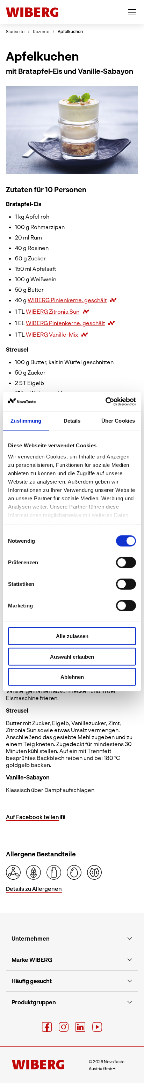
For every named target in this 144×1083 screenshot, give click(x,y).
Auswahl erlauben (72, 656)
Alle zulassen (72, 636)
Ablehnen (72, 677)
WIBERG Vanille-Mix (52, 334)
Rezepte (41, 31)
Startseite (15, 31)
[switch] (126, 562)
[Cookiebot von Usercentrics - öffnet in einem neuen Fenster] (105, 401)
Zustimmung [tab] (26, 421)
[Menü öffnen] (132, 12)
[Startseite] (32, 12)
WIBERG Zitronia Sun (52, 311)
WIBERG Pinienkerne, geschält (67, 300)
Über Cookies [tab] (118, 421)
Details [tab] (72, 421)
